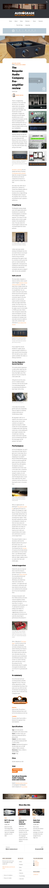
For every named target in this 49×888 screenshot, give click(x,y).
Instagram (36, 862)
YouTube (36, 865)
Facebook (37, 864)
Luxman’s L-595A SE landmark (23, 822)
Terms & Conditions (8, 875)
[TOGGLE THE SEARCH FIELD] (47, 2)
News (21, 21)
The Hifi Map (24, 786)
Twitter (36, 861)
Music (34, 21)
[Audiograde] (24, 13)
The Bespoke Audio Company (19, 173)
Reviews (27, 21)
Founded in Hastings (17, 169)
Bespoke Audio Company (20, 64)
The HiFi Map (19, 25)
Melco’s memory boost (11, 849)
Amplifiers (14, 63)
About (16, 21)
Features (41, 21)
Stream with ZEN (39, 849)
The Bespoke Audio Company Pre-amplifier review (18, 78)
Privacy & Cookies (8, 878)
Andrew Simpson (19, 95)
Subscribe (27, 25)
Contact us (35, 874)
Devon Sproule (22, 574)
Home (10, 21)
